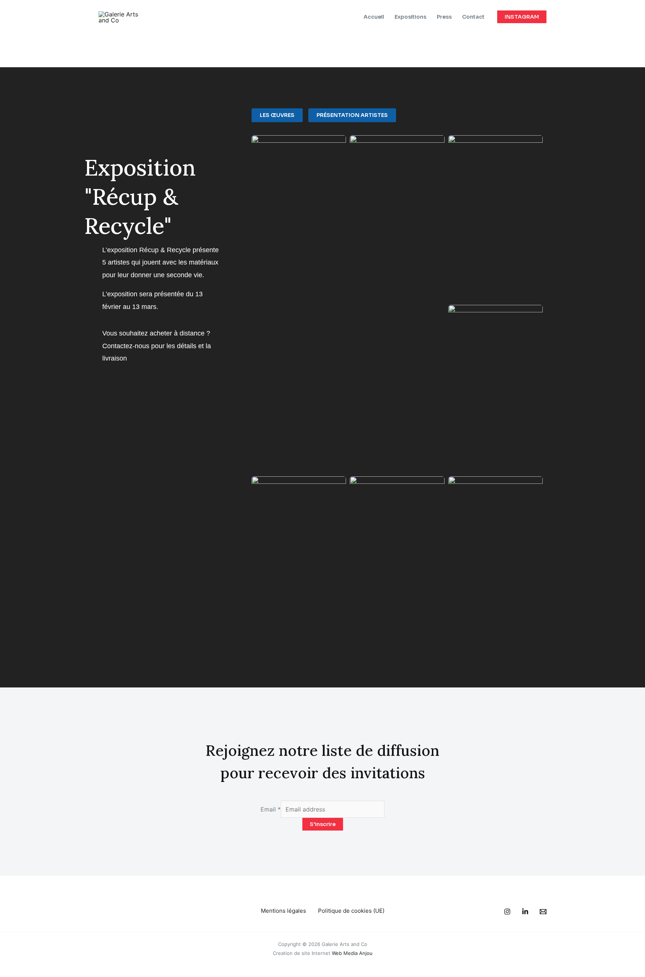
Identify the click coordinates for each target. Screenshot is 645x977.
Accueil (374, 16)
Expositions (410, 16)
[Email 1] (543, 911)
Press (444, 16)
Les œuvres (277, 115)
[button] (521, 16)
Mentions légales (283, 910)
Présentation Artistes (352, 115)
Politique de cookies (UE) (351, 910)
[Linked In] (525, 911)
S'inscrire (323, 824)
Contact (473, 16)
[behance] (507, 911)
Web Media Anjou (352, 953)
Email (271, 809)
